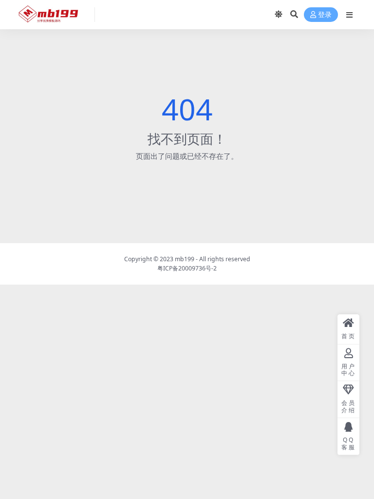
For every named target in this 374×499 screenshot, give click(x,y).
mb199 (184, 259)
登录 (325, 15)
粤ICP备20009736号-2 (187, 268)
